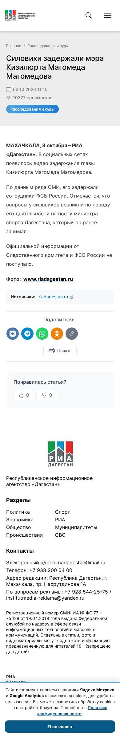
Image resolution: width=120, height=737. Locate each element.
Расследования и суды (48, 45)
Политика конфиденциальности (34, 659)
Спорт (62, 512)
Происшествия (24, 535)
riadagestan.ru (54, 296)
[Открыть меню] (107, 15)
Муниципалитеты (76, 527)
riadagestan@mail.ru (81, 562)
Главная (13, 45)
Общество (18, 527)
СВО (60, 535)
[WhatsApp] (42, 333)
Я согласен (60, 726)
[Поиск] (88, 15)
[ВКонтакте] (12, 333)
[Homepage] (20, 15)
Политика (18, 512)
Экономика (20, 519)
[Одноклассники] (57, 333)
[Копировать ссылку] (72, 333)
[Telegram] (27, 333)
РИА (60, 519)
